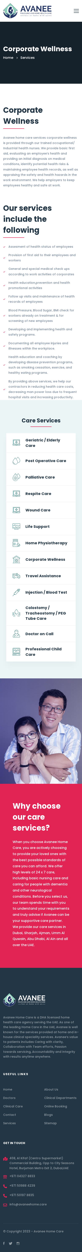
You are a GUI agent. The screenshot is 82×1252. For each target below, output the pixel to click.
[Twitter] (10, 1243)
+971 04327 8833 (22, 1176)
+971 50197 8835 (21, 1195)
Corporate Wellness (45, 559)
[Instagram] (18, 1243)
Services (27, 57)
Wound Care (37, 510)
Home (8, 57)
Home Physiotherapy (46, 543)
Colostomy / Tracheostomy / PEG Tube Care (45, 613)
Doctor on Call (39, 633)
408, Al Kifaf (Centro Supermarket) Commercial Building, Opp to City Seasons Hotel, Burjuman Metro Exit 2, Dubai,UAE (41, 1163)
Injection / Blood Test (46, 592)
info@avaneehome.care (28, 1204)
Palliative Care (40, 477)
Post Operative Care (45, 460)
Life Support (37, 526)
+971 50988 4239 (22, 1185)
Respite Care (38, 493)
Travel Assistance (43, 575)
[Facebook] (3, 1243)
